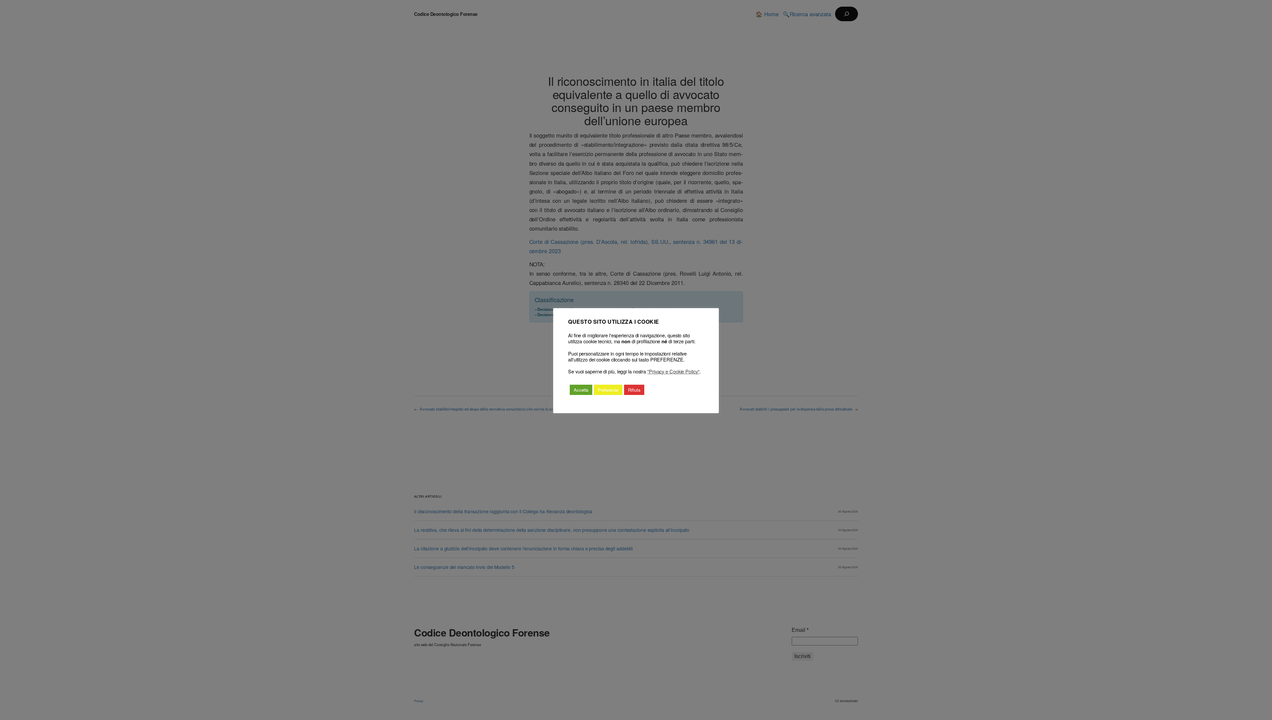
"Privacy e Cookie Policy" (673, 371)
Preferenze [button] (608, 390)
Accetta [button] (581, 390)
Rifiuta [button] (634, 390)
